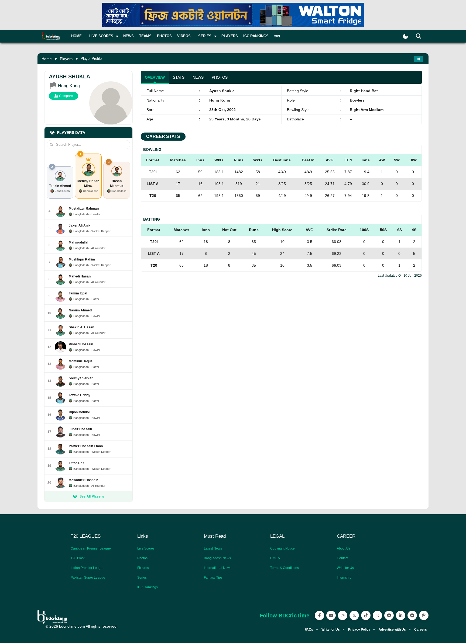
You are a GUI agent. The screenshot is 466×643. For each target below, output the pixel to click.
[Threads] (424, 615)
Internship (344, 577)
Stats (178, 77)
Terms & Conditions (284, 568)
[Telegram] (412, 615)
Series (142, 577)
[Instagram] (342, 615)
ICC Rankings (256, 36)
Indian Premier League (87, 568)
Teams (145, 36)
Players (229, 36)
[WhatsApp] (377, 615)
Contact (342, 558)
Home (76, 36)
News (128, 36)
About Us (343, 548)
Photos (164, 36)
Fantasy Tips (213, 577)
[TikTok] (366, 615)
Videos (184, 36)
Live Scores (146, 548)
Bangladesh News (217, 558)
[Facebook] (319, 615)
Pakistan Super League (88, 577)
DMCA (275, 558)
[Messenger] (389, 615)
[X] (354, 615)
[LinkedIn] (400, 615)
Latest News (213, 548)
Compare (65, 96)
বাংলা (277, 36)
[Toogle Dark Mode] (405, 36)
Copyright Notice (282, 548)
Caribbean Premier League (91, 548)
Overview (155, 77)
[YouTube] (331, 615)
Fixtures (143, 568)
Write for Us (345, 568)
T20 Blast (77, 558)
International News (217, 568)
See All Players (92, 496)
